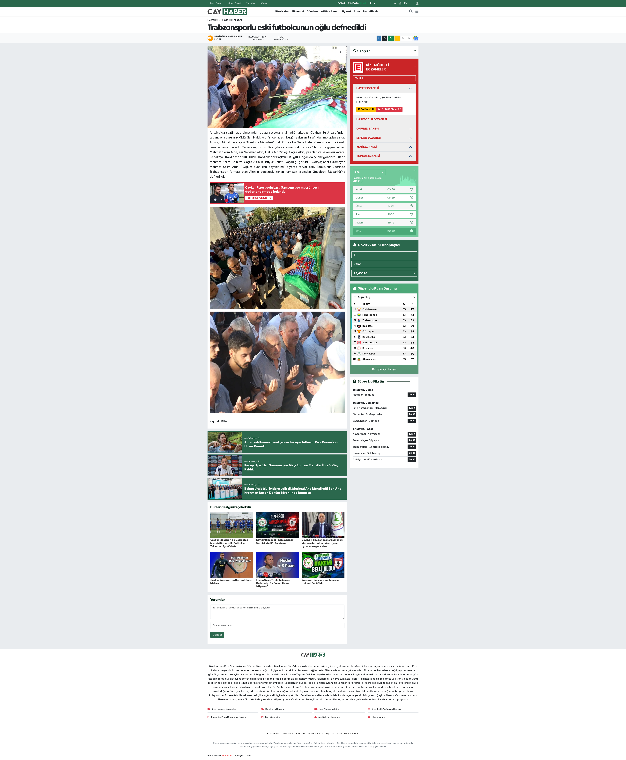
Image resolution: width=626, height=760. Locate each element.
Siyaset (346, 11)
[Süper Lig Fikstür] (414, 381)
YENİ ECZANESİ (366, 147)
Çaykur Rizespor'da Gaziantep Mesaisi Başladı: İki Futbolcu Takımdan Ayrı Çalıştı (229, 543)
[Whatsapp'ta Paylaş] (391, 38)
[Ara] (411, 11)
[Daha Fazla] (397, 38)
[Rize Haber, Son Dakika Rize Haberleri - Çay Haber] (227, 11)
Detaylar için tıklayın (384, 369)
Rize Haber (282, 11)
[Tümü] (414, 50)
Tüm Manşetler (273, 717)
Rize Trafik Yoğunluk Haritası (386, 709)
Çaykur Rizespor (232, 20)
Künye (264, 3)
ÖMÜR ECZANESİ (367, 128)
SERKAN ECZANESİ (368, 137)
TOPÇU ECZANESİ (368, 156)
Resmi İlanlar (371, 11)
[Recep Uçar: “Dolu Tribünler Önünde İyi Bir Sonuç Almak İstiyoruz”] (277, 564)
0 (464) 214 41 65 (391, 109)
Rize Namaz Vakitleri (329, 709)
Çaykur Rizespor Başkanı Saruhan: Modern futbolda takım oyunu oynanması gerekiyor (322, 543)
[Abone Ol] (415, 38)
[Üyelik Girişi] (415, 3)
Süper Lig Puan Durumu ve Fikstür (228, 717)
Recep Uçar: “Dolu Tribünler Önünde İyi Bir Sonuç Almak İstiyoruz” (273, 583)
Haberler (213, 20)
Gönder (217, 634)
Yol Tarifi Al (367, 109)
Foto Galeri (216, 3)
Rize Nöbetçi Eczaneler (224, 709)
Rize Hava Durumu (274, 709)
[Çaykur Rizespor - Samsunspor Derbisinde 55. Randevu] (277, 524)
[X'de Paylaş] (384, 38)
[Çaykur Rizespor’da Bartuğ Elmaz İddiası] (231, 564)
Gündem (312, 11)
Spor (357, 11)
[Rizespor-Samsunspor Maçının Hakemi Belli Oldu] (323, 564)
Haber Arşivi (378, 717)
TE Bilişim (227, 756)
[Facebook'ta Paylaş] (379, 38)
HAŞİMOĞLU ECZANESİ (371, 119)
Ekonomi (298, 11)
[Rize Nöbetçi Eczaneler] (414, 67)
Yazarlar (250, 3)
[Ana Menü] (416, 11)
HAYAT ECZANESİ (367, 88)
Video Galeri (234, 3)
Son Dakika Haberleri (329, 717)
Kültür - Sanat (329, 11)
